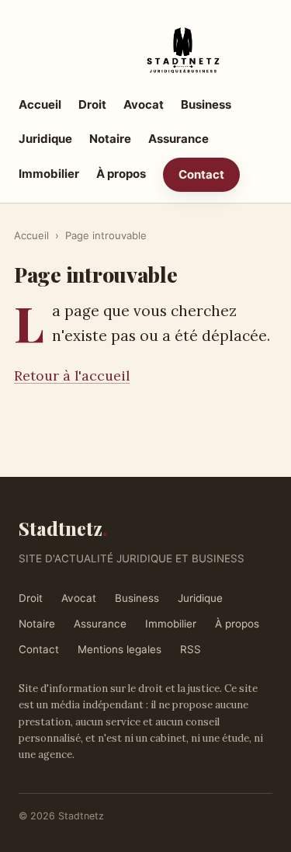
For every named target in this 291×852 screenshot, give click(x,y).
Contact (201, 174)
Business (206, 104)
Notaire (110, 138)
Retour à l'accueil (72, 375)
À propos (121, 173)
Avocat (143, 104)
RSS (190, 649)
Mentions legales (119, 649)
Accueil (40, 104)
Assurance (178, 138)
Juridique (45, 138)
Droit (92, 104)
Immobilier (49, 173)
